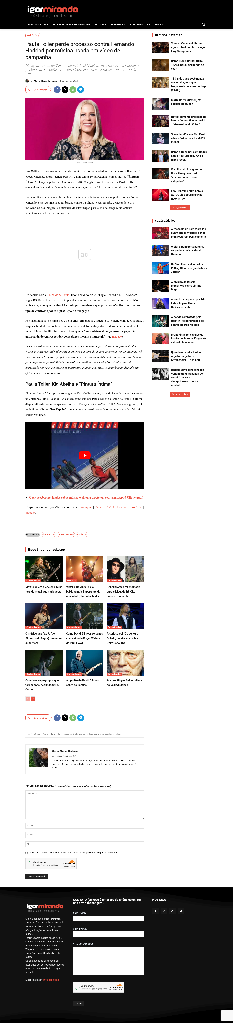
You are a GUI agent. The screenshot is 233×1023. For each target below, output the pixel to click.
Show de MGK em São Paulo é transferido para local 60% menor (188, 138)
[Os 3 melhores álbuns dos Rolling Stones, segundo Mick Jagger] (160, 268)
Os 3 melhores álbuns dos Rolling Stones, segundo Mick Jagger (189, 268)
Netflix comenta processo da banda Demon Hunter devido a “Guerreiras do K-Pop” (188, 120)
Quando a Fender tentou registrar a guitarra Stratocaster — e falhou (186, 356)
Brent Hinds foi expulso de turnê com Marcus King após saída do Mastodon (188, 338)
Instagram (86, 507)
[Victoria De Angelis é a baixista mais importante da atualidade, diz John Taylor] (85, 569)
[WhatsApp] (72, 89)
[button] (203, 24)
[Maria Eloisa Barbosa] (27, 81)
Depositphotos (51, 979)
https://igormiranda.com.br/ (64, 756)
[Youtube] (181, 911)
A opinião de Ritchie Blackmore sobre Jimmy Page (186, 285)
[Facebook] (57, 89)
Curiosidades (33, 580)
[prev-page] (27, 698)
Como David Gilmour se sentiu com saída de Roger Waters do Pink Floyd (84, 638)
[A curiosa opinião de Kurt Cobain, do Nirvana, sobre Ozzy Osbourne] (125, 616)
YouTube (136, 507)
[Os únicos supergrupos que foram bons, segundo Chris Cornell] (44, 663)
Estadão (117, 336)
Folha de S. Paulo (58, 295)
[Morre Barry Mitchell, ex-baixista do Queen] (160, 104)
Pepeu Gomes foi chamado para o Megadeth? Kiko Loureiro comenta (123, 591)
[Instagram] (164, 911)
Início (27, 733)
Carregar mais (179, 207)
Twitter (99, 507)
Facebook (123, 507)
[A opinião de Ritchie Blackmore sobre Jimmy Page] (160, 286)
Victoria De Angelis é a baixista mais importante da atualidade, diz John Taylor (83, 591)
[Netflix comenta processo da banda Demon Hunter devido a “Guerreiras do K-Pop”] (160, 121)
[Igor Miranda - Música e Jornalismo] (52, 12)
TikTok (110, 507)
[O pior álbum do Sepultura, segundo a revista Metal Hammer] (160, 250)
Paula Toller (66, 534)
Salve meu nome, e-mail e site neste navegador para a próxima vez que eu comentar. (74, 852)
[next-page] (33, 698)
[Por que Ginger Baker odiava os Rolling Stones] (125, 663)
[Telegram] (80, 89)
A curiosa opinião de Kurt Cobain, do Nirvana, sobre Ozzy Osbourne (122, 638)
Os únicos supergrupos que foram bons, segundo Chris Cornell (42, 685)
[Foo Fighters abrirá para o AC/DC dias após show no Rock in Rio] (160, 195)
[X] (65, 89)
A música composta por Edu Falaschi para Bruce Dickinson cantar (188, 303)
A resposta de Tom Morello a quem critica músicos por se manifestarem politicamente (189, 232)
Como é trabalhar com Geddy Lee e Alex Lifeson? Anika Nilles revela (189, 155)
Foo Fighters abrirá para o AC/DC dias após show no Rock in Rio (187, 194)
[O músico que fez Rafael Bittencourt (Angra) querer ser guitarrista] (44, 616)
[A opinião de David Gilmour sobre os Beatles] (85, 663)
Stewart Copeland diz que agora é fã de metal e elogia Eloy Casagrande (188, 47)
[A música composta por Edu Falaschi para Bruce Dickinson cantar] (160, 303)
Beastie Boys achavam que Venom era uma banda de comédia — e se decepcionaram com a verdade (187, 377)
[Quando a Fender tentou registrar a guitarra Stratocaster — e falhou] (160, 356)
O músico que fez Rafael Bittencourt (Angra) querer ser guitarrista (44, 638)
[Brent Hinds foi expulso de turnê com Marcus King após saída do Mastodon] (160, 338)
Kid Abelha (48, 534)
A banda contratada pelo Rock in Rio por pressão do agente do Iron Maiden (187, 320)
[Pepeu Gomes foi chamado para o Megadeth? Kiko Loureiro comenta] (125, 569)
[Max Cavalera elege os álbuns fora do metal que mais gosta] (44, 569)
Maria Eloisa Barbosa (45, 80)
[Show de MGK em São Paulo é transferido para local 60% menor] (160, 138)
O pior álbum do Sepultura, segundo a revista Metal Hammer (187, 250)
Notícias (33, 35)
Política (81, 534)
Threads (30, 512)
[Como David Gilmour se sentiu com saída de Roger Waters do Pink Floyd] (85, 616)
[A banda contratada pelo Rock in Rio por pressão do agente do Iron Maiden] (160, 321)
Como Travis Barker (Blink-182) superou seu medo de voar (187, 64)
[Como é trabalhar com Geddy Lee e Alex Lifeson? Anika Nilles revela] (160, 156)
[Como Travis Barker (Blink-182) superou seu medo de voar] (160, 65)
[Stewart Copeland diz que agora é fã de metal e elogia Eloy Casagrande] (160, 47)
